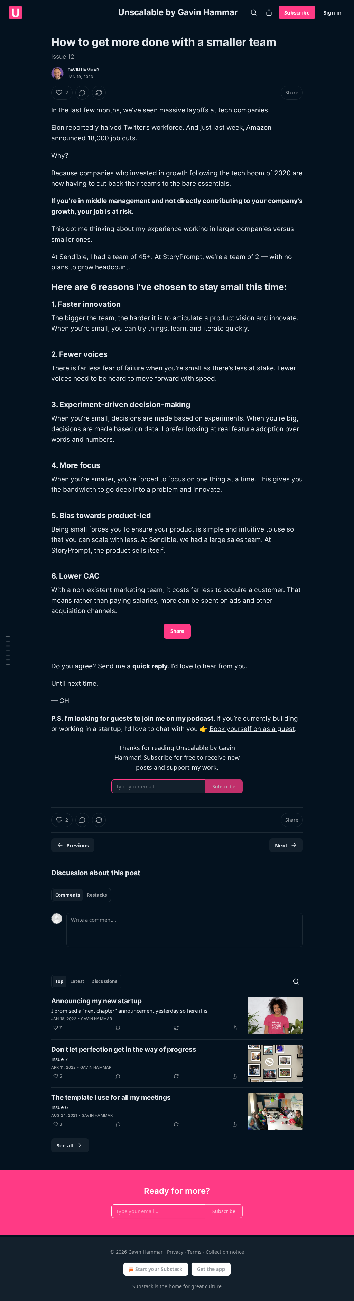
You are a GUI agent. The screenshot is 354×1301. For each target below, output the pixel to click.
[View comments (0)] (82, 93)
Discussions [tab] (104, 981)
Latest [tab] (77, 981)
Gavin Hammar (83, 69)
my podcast (194, 718)
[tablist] (81, 895)
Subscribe (297, 12)
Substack (142, 1286)
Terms (194, 1251)
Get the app (211, 1269)
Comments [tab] (67, 895)
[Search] (254, 12)
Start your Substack (159, 1269)
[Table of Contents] (7, 650)
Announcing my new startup (96, 1001)
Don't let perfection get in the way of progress (123, 1049)
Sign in (333, 12)
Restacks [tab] (97, 895)
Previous (77, 845)
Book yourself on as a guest (252, 729)
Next (281, 845)
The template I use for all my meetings (111, 1097)
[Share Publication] (269, 12)
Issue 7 (59, 1058)
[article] (177, 1015)
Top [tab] (59, 981)
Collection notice (225, 1251)
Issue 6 (59, 1107)
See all (65, 1145)
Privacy (175, 1251)
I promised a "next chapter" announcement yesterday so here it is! (130, 1010)
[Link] (41, 287)
